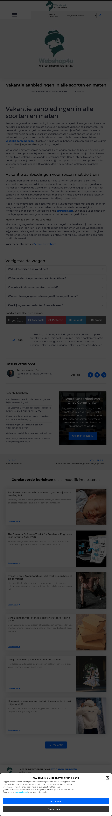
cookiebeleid (22, 792)
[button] (107, 777)
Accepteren (56, 801)
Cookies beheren (56, 809)
